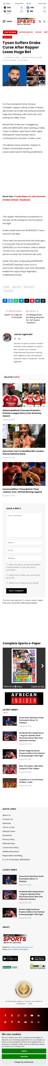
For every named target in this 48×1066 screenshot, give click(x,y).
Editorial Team (9, 831)
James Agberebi (23, 334)
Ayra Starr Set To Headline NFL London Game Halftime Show (23, 452)
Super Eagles (26, 32)
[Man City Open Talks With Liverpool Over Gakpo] (10, 769)
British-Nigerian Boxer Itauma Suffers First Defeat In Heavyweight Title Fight (32, 753)
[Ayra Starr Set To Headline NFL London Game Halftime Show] (24, 436)
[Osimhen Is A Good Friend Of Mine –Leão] (10, 783)
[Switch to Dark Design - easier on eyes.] (44, 21)
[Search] (39, 21)
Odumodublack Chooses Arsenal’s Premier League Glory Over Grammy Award (22, 413)
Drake (6, 287)
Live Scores (10, 32)
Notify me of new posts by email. (24, 583)
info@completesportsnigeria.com (21, 947)
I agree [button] (24, 1051)
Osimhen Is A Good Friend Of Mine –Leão (31, 780)
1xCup (38, 32)
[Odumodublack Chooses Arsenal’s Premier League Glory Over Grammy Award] (24, 395)
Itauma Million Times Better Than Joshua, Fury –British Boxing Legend (22, 490)
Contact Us (8, 819)
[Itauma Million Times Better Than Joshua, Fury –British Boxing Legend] (24, 474)
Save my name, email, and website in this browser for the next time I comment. (23, 567)
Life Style (7, 37)
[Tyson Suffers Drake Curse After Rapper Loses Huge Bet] (24, 85)
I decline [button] (24, 1056)
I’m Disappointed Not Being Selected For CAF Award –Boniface (35, 319)
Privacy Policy (9, 839)
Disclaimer (7, 835)
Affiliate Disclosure (11, 851)
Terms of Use (8, 827)
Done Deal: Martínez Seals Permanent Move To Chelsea (31, 720)
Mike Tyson (29, 287)
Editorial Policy (9, 843)
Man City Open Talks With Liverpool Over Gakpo (31, 767)
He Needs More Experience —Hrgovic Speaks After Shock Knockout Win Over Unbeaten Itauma (31, 737)
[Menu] (7, 21)
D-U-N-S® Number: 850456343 (16, 859)
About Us (6, 815)
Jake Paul (16, 287)
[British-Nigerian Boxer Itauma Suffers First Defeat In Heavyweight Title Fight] (10, 754)
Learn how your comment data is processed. (23, 601)
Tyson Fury (8, 291)
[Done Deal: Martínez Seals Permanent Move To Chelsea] (10, 721)
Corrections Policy (11, 847)
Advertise (7, 823)
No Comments (10, 60)
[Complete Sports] (26, 21)
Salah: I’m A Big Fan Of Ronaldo (13, 316)
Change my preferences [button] (24, 1062)
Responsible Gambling (12, 855)
